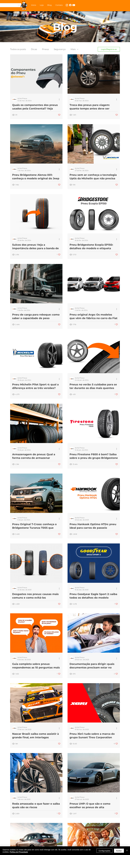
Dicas (34, 49)
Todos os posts (18, 49)
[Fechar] (126, 850)
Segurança (60, 49)
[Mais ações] (60, 99)
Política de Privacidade (19, 852)
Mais (73, 49)
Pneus (45, 49)
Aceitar (119, 850)
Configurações (104, 850)
